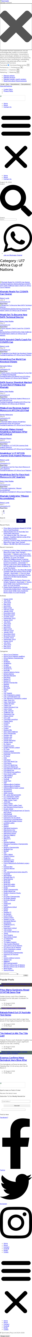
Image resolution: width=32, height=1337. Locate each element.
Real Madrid (8, 875)
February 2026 (9, 609)
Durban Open (8, 742)
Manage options (9, 76)
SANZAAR (7, 903)
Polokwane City (9, 860)
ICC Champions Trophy (11, 797)
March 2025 (8, 629)
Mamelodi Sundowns (11, 828)
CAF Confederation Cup (12, 697)
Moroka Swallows (9, 842)
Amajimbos (10, 284)
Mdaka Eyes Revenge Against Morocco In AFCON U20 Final (14, 409)
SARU (6, 905)
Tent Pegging (8, 935)
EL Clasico (7, 744)
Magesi (6, 825)
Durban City (8, 739)
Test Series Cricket (10, 937)
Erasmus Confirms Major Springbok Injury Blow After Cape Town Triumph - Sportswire (18, 552)
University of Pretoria (11, 954)
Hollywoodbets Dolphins (12, 784)
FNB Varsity (8, 777)
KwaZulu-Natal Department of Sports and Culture (17, 811)
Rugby (6, 888)
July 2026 (7, 601)
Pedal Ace (7, 858)
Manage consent (5, 1336)
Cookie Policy (8, 89)
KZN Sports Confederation (13, 819)
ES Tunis (7, 749)
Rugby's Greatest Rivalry (12, 893)
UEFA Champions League (12, 949)
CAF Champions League (12, 695)
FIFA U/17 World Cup (10, 765)
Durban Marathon (10, 740)
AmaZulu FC (8, 669)
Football (3, 284)
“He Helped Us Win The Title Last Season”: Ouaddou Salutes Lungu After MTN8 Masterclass (17, 537)
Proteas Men (8, 867)
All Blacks (7, 662)
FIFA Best (7, 760)
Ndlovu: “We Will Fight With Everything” (17, 544)
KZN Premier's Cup (10, 816)
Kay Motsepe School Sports (13, 807)
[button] (16, 27)
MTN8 (6, 846)
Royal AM (7, 881)
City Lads (7, 718)
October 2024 (9, 638)
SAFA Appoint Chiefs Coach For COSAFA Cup (15, 340)
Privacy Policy (8, 91)
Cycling (6, 728)
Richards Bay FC (9, 877)
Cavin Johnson (9, 711)
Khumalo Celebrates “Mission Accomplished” (14, 497)
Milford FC (7, 839)
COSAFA (27, 284)
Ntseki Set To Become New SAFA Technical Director (13, 315)
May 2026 (7, 604)
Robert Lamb (4, 298)
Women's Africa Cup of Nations (14, 965)
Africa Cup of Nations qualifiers (14, 656)
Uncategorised (9, 951)
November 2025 (9, 615)
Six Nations (7, 914)
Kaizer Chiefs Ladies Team (13, 805)
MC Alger (7, 837)
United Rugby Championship (13, 953)
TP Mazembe (8, 939)
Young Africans (9, 970)
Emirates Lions (9, 746)
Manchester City (9, 830)
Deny (7, 84)
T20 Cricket (8, 930)
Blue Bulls (7, 688)
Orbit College (8, 854)
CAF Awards (8, 693)
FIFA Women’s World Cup (12, 768)
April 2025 (7, 627)
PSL (5, 870)
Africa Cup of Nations (11, 655)
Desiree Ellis (8, 730)
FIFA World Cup (16, 376)
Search (2, 184)
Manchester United (10, 832)
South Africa (8, 916)
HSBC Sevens (8, 793)
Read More (3, 303)
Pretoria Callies (9, 861)
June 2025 (7, 623)
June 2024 (7, 645)
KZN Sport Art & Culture (12, 818)
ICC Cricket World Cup (11, 798)
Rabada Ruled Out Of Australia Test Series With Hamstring (16, 532)
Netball (6, 851)
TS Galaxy (7, 940)
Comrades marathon (11, 719)
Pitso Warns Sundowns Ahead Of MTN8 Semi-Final (14, 991)
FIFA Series (7, 763)
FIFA (5, 758)
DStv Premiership (10, 733)
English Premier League (12, 747)
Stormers (7, 926)
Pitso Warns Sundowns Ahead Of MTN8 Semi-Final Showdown (17, 529)
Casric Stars (8, 709)
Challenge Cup (8, 712)
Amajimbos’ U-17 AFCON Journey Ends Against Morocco (15, 454)
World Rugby (8, 968)
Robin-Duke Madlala (7, 321)
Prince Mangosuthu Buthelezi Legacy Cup (16, 864)
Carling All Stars (9, 704)
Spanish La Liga (9, 919)
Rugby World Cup (9, 891)
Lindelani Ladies (9, 823)
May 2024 (7, 646)
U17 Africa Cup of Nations (18, 310)
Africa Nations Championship (13, 658)
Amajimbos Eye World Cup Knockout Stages (13, 360)
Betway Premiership (23, 309)
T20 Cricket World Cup (11, 932)
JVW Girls (7, 802)
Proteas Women (9, 868)
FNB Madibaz (8, 775)
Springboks (7, 923)
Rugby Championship (11, 889)
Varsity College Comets (12, 958)
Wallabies (7, 961)
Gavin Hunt (7, 781)
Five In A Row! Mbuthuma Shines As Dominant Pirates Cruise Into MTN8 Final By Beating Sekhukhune (17, 575)
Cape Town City (9, 700)
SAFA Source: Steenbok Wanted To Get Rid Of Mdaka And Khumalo (16, 385)
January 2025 (8, 632)
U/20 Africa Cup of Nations (13, 946)
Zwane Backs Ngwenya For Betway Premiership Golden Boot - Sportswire (17, 588)
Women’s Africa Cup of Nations (14, 967)
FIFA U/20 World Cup (11, 767)
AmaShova (7, 667)
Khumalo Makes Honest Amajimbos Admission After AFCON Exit (13, 432)
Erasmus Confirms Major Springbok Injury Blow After (13, 1058)
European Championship (12, 753)
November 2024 (9, 636)
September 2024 (10, 639)
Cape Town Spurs (10, 702)
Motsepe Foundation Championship (16, 844)
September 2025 (9, 618)
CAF (5, 691)
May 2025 (7, 625)
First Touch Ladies (10, 774)
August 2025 (8, 620)
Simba (6, 910)
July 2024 (7, 643)
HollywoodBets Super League (14, 788)
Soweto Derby (9, 918)
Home (6, 103)
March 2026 (8, 608)
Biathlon (6, 684)
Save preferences (25, 84)
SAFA (5, 902)
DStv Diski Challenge (7, 286)
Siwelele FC (7, 912)
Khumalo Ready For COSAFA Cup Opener (14, 292)
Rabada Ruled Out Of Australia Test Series (15, 1013)
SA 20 (6, 895)
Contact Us (7, 107)
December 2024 (9, 634)
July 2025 (7, 622)
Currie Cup (7, 726)
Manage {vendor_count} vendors (15, 79)
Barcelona (7, 677)
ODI (5, 853)
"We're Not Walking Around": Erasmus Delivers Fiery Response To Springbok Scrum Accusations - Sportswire (17, 561)
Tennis (6, 933)
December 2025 (9, 613)
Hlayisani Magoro (5, 438)
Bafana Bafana (19, 284)
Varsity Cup (8, 960)
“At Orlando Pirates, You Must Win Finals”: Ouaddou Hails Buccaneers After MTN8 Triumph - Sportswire (18, 571)
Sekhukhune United (10, 907)
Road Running (8, 879)
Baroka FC (7, 679)
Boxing (6, 690)
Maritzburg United (10, 833)
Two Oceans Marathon (11, 944)
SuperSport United (10, 928)
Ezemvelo (7, 754)
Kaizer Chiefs (19, 286)
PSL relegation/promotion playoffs (16, 872)
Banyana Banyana (10, 676)
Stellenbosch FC (9, 925)
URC (5, 956)
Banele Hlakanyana (6, 415)
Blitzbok (6, 686)
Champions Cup (9, 714)
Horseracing (8, 790)
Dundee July (8, 735)
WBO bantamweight (11, 963)
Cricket (6, 725)
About (6, 105)
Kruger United (8, 809)
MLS (5, 840)
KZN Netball (8, 814)
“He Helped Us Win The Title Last (14, 1034)
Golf (5, 783)
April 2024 (7, 648)
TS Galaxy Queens (10, 942)
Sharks (6, 909)
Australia (7, 670)
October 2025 (9, 616)
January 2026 (8, 611)
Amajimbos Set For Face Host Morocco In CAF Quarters (14, 475)
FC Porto (7, 756)
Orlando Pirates (9, 856)
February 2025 (9, 631)
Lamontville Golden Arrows (13, 821)
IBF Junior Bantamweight (12, 795)
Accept (2, 84)
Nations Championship (11, 847)
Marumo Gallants (9, 835)
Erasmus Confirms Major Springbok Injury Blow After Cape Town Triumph (18, 541)
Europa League (9, 751)
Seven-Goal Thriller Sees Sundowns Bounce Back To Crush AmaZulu (18, 583)
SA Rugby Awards (10, 898)
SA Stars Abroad (9, 900)
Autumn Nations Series (11, 672)
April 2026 (7, 606)
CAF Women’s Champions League (15, 698)
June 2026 (7, 602)
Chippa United (8, 716)
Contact (6, 1247)
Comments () (5, 302)
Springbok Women (10, 921)
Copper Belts (8, 721)
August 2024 (8, 641)
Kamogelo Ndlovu (6, 366)
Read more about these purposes (15, 81)
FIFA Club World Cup (10, 761)
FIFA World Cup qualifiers (12, 772)
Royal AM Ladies (9, 884)
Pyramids (7, 874)
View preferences (15, 84)
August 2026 (8, 599)
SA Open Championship (12, 896)
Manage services (9, 77)
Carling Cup (7, 705)
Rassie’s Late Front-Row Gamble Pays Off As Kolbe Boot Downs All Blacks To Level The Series (17, 555)
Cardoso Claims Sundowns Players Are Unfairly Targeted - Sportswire (17, 581)
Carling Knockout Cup (11, 707)
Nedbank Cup (8, 849)
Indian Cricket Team (10, 800)
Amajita (8, 376)
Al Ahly (6, 660)
